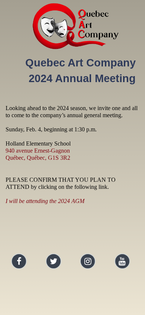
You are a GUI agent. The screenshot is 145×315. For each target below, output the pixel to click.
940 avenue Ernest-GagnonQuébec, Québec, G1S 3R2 (38, 154)
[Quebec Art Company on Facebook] (19, 261)
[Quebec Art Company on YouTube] (122, 261)
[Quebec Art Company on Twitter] (53, 261)
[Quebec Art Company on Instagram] (88, 261)
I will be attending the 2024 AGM (45, 201)
